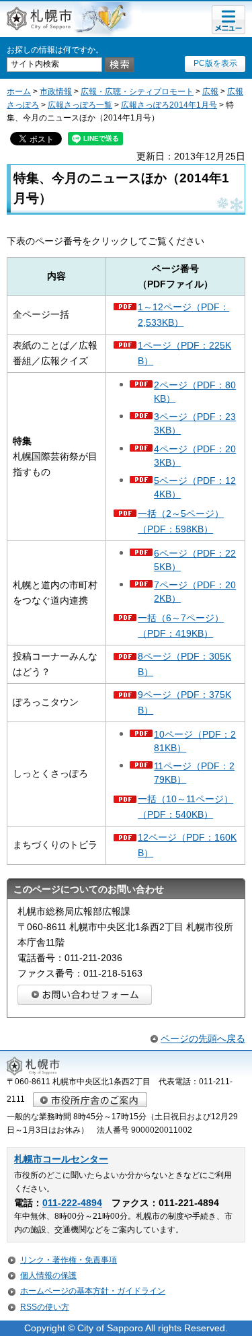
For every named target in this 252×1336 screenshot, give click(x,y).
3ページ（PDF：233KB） (195, 423)
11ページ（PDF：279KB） (194, 773)
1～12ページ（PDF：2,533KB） (183, 315)
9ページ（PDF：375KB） (184, 702)
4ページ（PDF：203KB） (195, 456)
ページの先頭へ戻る (203, 1038)
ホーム (19, 91)
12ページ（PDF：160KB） (187, 845)
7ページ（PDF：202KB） (195, 591)
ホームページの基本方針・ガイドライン (92, 1291)
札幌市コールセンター (61, 1159)
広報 (210, 91)
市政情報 (56, 91)
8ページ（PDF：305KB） (184, 664)
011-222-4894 (72, 1203)
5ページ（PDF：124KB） (195, 487)
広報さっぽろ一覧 (80, 105)
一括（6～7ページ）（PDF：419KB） (181, 625)
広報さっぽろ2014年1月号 (169, 105)
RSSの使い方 (44, 1307)
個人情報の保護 (48, 1275)
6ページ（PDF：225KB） (195, 560)
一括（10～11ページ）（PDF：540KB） (185, 807)
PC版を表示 (215, 63)
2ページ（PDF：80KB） (195, 392)
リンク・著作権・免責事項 (68, 1260)
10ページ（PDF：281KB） (195, 741)
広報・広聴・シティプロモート (137, 91)
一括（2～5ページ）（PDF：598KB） (181, 521)
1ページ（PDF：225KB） (184, 353)
